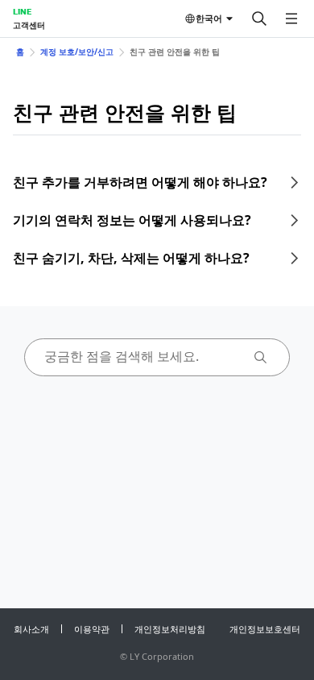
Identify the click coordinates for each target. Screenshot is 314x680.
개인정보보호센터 (264, 629)
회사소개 (31, 629)
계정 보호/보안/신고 (77, 51)
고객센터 (29, 25)
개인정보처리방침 (169, 629)
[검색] (259, 18)
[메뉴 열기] (291, 18)
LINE (22, 11)
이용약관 (91, 629)
